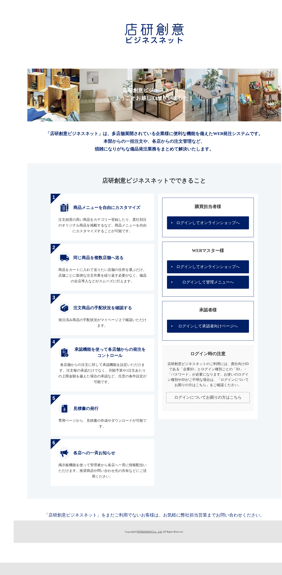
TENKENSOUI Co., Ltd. (149, 531)
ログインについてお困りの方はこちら (208, 397)
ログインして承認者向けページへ (208, 326)
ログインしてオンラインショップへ (208, 223)
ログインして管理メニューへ (208, 282)
